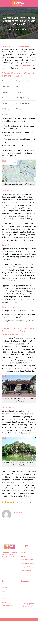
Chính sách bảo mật (27, 559)
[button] (3, 3)
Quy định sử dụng (26, 570)
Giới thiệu (23, 552)
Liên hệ (23, 556)
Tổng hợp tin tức (7, 588)
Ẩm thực (4, 591)
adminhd (27, 30)
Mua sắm (4, 602)
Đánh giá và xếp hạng (27, 567)
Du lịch (4, 595)
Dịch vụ (4, 598)
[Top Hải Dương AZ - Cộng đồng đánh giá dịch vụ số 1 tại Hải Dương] (19, 3)
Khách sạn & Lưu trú (8, 605)
